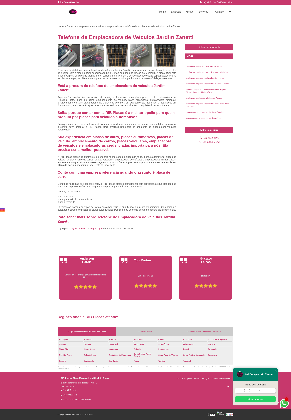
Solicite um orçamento (209, 47)
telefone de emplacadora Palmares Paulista (204, 98)
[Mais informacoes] (230, 12)
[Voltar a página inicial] (73, 12)
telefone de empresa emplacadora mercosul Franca (207, 84)
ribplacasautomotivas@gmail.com (76, 399)
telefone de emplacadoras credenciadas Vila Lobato (207, 72)
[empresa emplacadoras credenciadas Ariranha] (69, 55)
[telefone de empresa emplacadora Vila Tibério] (165, 55)
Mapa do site (224, 378)
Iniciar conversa (255, 399)
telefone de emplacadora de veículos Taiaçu (204, 66)
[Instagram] (228, 386)
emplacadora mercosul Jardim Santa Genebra (205, 112)
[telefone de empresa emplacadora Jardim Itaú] (117, 55)
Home (162, 11)
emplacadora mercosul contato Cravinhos (203, 118)
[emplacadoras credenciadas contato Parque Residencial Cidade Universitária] (141, 55)
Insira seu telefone (255, 384)
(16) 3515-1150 (209, 2)
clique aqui (96, 228)
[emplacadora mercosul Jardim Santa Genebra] (93, 55)
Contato (219, 11)
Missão (190, 11)
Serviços (203, 11)
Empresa (176, 11)
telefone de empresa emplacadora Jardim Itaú (205, 78)
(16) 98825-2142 (226, 2)
